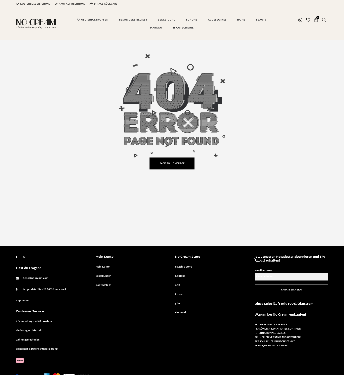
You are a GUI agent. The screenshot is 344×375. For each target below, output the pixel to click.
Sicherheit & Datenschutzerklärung (37, 349)
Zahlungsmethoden (28, 340)
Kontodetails (103, 285)
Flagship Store (183, 267)
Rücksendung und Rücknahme (34, 321)
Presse (179, 294)
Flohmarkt (181, 313)
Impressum (22, 300)
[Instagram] (24, 257)
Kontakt (180, 276)
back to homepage (172, 163)
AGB (177, 285)
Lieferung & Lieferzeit (29, 331)
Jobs (177, 303)
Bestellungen (103, 276)
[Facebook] (16, 257)
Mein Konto (103, 267)
